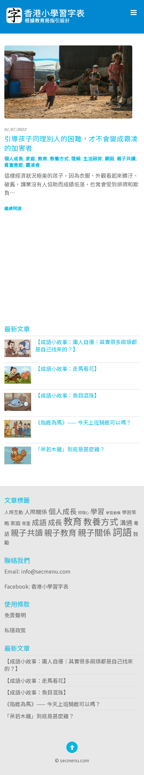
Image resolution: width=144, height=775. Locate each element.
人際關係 (35, 511)
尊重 (26, 523)
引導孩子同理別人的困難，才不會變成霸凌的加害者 (71, 143)
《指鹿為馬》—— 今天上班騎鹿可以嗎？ (83, 422)
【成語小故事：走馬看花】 (67, 368)
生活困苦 (92, 158)
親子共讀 (126, 158)
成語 (39, 522)
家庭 (30, 158)
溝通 (126, 522)
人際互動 (13, 512)
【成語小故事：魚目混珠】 (67, 395)
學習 (97, 511)
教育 (42, 158)
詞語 (122, 531)
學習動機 (113, 512)
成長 (55, 522)
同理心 (83, 512)
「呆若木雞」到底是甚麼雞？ (70, 449)
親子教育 (60, 532)
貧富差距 (13, 164)
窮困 (109, 158)
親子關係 (94, 532)
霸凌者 (33, 164)
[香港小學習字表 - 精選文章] (63, 13)
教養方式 (59, 158)
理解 (76, 158)
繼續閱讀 (13, 208)
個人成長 (13, 158)
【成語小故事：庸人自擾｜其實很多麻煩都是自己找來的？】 (86, 345)
